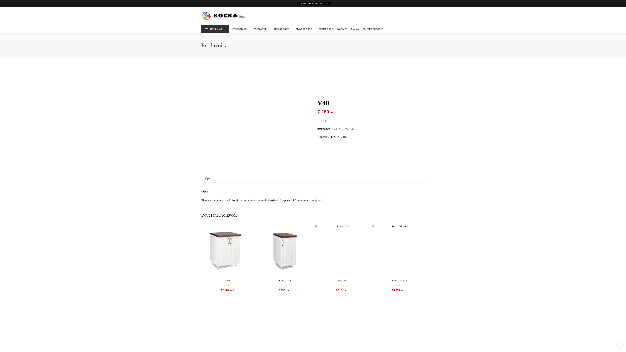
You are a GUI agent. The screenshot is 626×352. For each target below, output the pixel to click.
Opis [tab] (208, 178)
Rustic (341, 129)
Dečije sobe (326, 29)
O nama (354, 29)
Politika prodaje (373, 29)
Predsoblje (239, 29)
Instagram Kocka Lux (314, 3)
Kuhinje (334, 129)
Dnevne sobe (281, 29)
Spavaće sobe (304, 29)
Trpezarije (260, 29)
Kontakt (342, 29)
